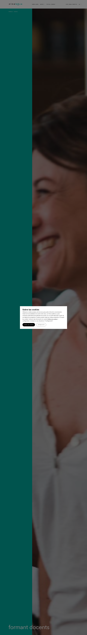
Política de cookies (52, 319)
